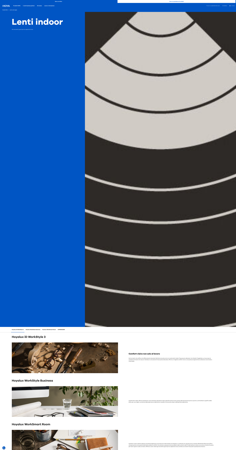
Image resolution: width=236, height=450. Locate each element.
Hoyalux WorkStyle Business (33, 329)
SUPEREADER (61, 329)
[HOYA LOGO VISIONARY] (6, 6)
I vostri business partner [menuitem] (29, 5)
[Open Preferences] (3, 447)
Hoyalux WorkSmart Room (49, 329)
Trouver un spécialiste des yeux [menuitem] (213, 5)
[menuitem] (232, 6)
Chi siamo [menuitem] (39, 5)
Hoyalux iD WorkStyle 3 (18, 329)
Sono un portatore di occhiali (176, 1)
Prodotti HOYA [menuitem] (16, 5)
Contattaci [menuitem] (224, 5)
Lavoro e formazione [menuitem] (49, 5)
